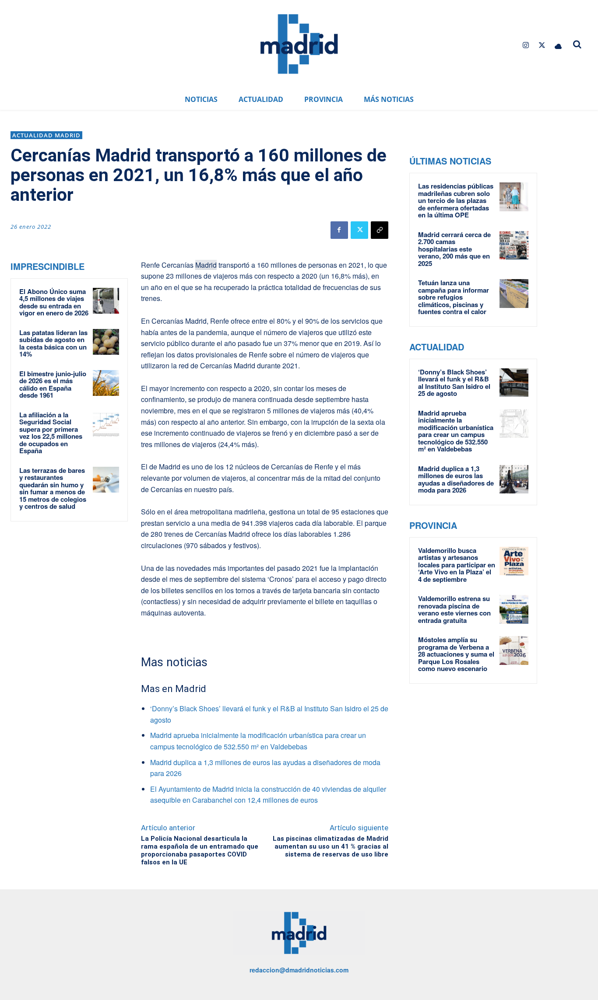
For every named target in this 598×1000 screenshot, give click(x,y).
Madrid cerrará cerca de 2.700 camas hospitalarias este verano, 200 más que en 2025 (454, 249)
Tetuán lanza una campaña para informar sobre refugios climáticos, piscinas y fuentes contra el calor (453, 297)
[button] (576, 44)
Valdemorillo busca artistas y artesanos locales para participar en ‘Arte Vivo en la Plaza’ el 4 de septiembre (456, 564)
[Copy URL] (379, 230)
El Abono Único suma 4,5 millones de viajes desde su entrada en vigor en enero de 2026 (53, 302)
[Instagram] (525, 45)
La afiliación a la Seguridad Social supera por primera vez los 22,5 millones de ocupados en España (50, 433)
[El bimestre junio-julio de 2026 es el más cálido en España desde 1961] (106, 383)
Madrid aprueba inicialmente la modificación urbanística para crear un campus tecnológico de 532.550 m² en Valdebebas (455, 431)
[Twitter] (542, 45)
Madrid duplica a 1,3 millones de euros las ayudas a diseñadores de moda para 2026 (456, 479)
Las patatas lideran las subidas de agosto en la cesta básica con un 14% (53, 343)
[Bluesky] (558, 45)
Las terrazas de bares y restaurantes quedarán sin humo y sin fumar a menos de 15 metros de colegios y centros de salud (52, 488)
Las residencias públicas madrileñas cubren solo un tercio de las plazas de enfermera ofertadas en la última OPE (455, 200)
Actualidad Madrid (46, 135)
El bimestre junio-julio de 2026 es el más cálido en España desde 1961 (52, 384)
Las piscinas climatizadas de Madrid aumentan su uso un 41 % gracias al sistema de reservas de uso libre (330, 846)
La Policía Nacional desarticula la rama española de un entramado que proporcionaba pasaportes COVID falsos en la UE (199, 850)
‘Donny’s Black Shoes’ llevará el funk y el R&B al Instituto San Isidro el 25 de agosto (454, 383)
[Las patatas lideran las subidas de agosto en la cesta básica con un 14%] (106, 342)
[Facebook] (339, 230)
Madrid (206, 265)
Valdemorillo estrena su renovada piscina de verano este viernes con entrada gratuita (454, 609)
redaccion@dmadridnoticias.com (299, 969)
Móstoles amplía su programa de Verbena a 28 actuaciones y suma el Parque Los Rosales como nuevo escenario (456, 654)
